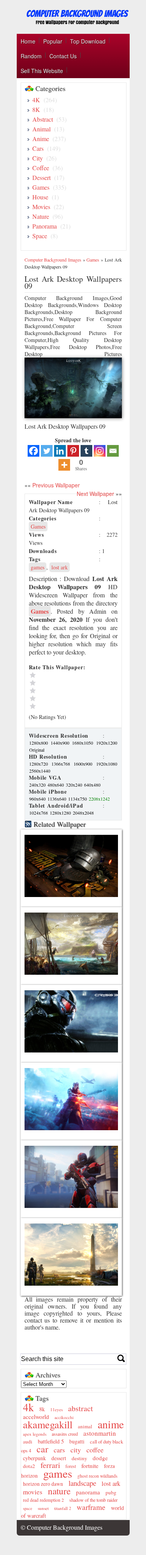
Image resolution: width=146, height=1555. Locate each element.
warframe (91, 1507)
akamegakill (47, 1424)
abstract (80, 1408)
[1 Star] (64, 706)
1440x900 (61, 743)
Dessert (41, 177)
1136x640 (57, 799)
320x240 (74, 785)
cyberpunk (34, 1458)
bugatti (76, 1441)
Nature (40, 216)
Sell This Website (42, 71)
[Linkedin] (60, 451)
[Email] (113, 451)
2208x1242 (99, 799)
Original (36, 750)
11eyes (56, 1409)
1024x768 (39, 813)
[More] (64, 465)
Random (31, 56)
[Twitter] (47, 451)
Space (39, 236)
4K (36, 100)
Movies (41, 206)
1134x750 (78, 799)
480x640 (56, 785)
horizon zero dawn (43, 1483)
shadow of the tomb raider (93, 1500)
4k (28, 1407)
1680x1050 (83, 743)
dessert (58, 1458)
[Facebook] (33, 451)
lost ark (59, 567)
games (37, 567)
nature (59, 1491)
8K (36, 109)
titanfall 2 (62, 1508)
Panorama (44, 226)
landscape (82, 1483)
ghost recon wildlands (97, 1476)
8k (42, 1409)
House (40, 197)
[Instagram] (100, 451)
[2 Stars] (64, 698)
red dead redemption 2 (43, 1500)
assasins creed (65, 1434)
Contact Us (63, 56)
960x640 (38, 799)
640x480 (92, 785)
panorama (88, 1492)
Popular (52, 41)
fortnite (90, 1465)
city (75, 1449)
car (42, 1449)
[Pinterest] (73, 451)
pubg (111, 1492)
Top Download (88, 41)
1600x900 (84, 764)
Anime (40, 138)
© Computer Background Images (61, 1527)
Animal (41, 129)
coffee (95, 1449)
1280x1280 (61, 813)
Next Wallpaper (95, 493)
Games (40, 187)
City (37, 158)
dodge (100, 1458)
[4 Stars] (64, 683)
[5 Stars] (64, 675)
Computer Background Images (53, 260)
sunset (43, 1508)
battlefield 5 (51, 1441)
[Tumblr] (86, 451)
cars (59, 1449)
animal (85, 1426)
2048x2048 (83, 813)
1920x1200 (106, 743)
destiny (79, 1458)
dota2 (29, 1466)
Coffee (40, 168)
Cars (38, 148)
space (27, 1508)
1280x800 (39, 743)
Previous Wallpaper (55, 485)
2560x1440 (39, 771)
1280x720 (40, 764)
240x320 (38, 785)
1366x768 (62, 764)
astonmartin (99, 1433)
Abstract (42, 119)
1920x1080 (106, 764)
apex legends (34, 1434)
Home (28, 41)
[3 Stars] (64, 691)
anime (111, 1424)
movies (32, 1491)
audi (27, 1441)
